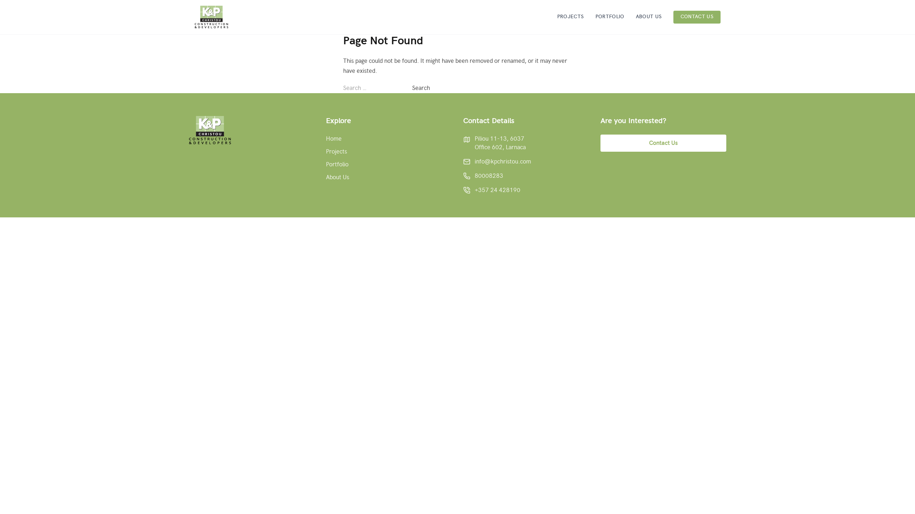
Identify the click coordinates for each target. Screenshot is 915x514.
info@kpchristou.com (503, 162)
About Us (649, 16)
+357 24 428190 (497, 190)
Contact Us (697, 16)
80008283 (489, 176)
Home (334, 139)
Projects (570, 16)
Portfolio (609, 16)
